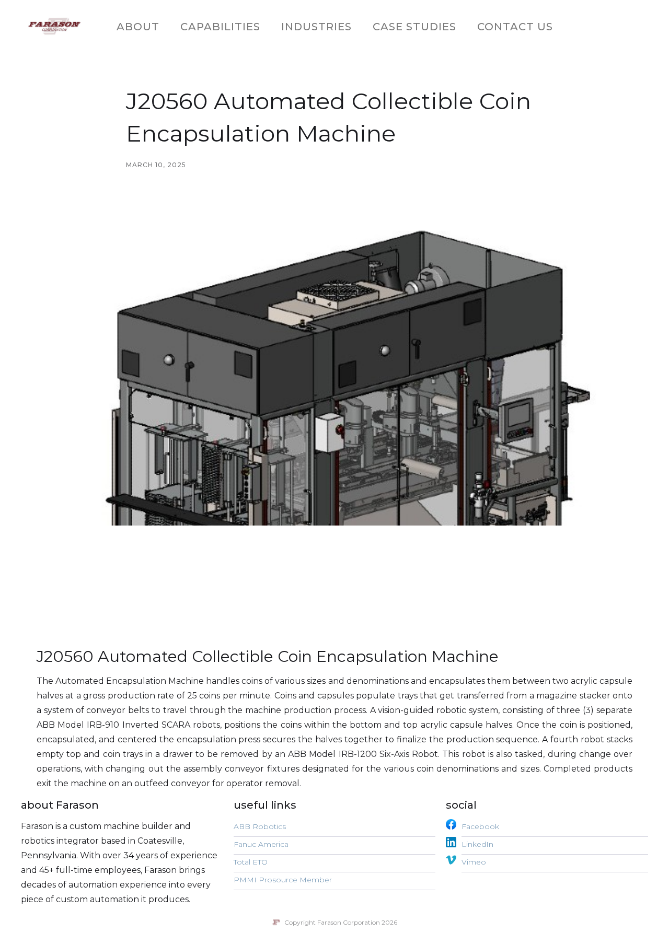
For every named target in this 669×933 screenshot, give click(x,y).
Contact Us (515, 26)
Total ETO (251, 862)
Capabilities (220, 26)
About (138, 26)
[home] (54, 27)
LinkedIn (477, 844)
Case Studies (414, 26)
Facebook (480, 826)
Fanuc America (261, 844)
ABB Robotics (260, 826)
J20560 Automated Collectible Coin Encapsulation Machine (268, 656)
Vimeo (474, 862)
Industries (316, 26)
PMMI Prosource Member (283, 879)
